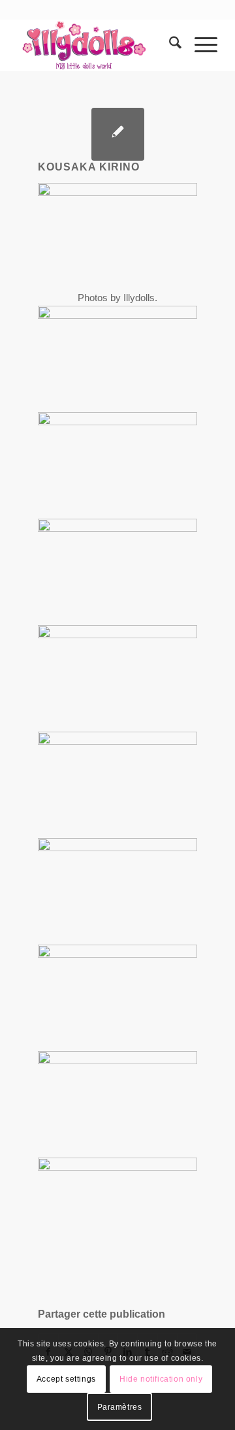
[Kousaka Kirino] (117, 134)
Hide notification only (160, 1379)
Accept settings (66, 1379)
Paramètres (119, 1407)
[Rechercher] (168, 45)
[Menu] (199, 45)
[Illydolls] (98, 45)
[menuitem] (168, 45)
